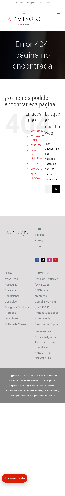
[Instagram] (49, 260)
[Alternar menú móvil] (58, 12)
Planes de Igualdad (46, 337)
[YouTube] (55, 260)
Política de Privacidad (11, 287)
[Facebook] (37, 260)
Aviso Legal (11, 279)
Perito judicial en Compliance (45, 345)
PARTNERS (36, 145)
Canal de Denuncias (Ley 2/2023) (46, 281)
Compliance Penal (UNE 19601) (45, 304)
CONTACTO (36, 168)
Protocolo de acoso (47, 312)
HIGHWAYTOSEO (31, 380)
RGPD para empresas (41, 293)
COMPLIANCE (38, 131)
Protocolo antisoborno (12, 315)
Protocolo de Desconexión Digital (46, 321)
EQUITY (34, 163)
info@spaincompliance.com (39, 2)
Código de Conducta (17, 307)
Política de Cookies (16, 324)
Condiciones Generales (12, 298)
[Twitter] (43, 260)
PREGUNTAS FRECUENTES (43, 355)
